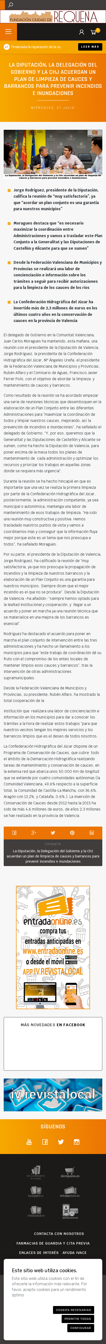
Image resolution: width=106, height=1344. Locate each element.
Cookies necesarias (73, 1310)
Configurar (80, 1328)
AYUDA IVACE (75, 1252)
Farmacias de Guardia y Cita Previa (53, 1243)
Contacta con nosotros (59, 1233)
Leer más (90, 46)
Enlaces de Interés (39, 1252)
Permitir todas (78, 1319)
